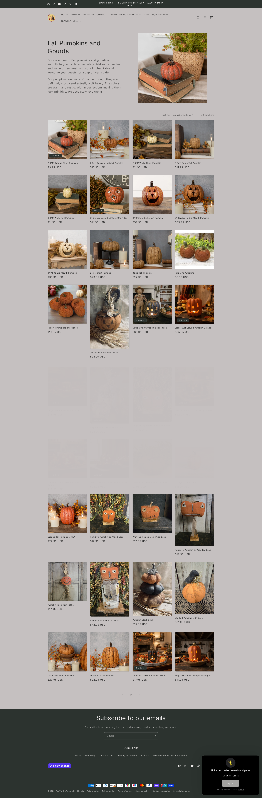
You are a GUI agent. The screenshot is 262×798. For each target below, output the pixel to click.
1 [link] (122, 694)
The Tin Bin (61, 791)
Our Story (90, 755)
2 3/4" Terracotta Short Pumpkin (106, 163)
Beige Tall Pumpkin (142, 273)
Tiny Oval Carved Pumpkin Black (149, 675)
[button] (75, 14)
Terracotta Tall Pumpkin (102, 675)
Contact (145, 755)
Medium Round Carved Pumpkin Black (194, 410)
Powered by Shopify (75, 791)
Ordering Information (127, 755)
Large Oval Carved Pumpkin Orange (193, 328)
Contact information (161, 791)
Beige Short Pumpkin (100, 273)
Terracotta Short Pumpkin (61, 675)
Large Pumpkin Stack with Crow (106, 427)
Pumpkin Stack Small (143, 620)
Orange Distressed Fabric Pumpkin (150, 482)
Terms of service (125, 791)
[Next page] (139, 695)
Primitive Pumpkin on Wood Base (107, 537)
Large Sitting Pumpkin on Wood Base (151, 425)
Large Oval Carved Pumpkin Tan (64, 410)
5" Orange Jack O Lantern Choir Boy (108, 218)
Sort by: (166, 115)
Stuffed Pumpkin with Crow (189, 618)
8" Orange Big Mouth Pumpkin (148, 218)
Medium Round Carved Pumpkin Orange (64, 483)
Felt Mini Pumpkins (184, 273)
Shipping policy (143, 791)
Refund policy (93, 791)
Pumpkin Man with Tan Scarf (104, 620)
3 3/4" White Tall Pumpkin (61, 218)
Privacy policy (108, 791)
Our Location (106, 755)
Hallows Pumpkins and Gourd (63, 328)
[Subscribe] (154, 735)
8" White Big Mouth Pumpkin (62, 273)
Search (78, 755)
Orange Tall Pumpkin (185, 482)
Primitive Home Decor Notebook (170, 755)
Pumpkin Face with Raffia (61, 605)
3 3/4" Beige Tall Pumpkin (188, 163)
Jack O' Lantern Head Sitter (104, 352)
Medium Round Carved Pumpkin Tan (108, 482)
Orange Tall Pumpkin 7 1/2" (61, 537)
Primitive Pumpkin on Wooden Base (193, 550)
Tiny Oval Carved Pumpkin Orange (192, 675)
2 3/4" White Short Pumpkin (147, 163)
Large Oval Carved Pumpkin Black (150, 328)
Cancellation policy (181, 791)
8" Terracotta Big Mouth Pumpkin (192, 218)
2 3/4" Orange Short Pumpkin (63, 163)
